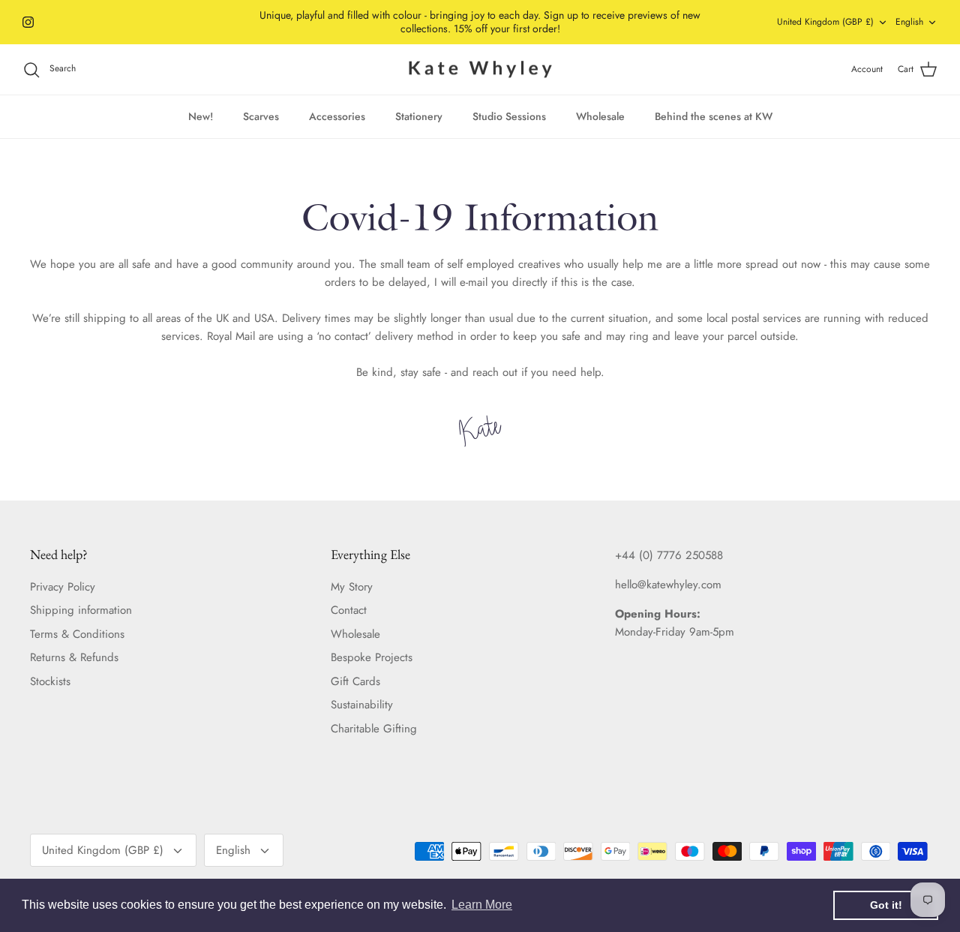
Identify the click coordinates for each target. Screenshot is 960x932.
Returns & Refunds (74, 657)
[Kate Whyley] (480, 69)
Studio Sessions (509, 116)
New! (200, 116)
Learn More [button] (482, 904)
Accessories (337, 116)
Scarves (261, 116)
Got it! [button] (886, 905)
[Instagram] (28, 22)
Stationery (418, 116)
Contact (349, 610)
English (909, 22)
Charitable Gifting (374, 728)
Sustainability (362, 704)
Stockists (50, 681)
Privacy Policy (62, 587)
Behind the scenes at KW (713, 116)
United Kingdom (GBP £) (825, 22)
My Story (352, 587)
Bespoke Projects (371, 657)
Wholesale (600, 116)
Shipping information (81, 610)
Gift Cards (355, 681)
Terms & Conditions (77, 634)
